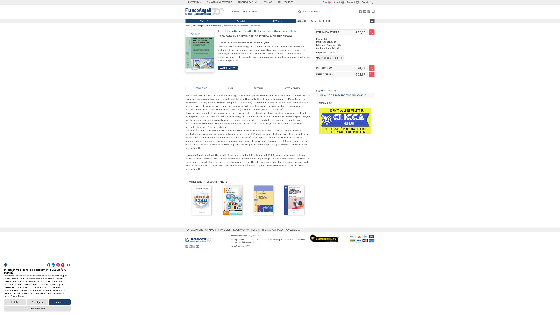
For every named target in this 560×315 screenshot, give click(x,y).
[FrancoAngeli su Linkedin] (364, 12)
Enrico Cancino (234, 31)
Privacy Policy (37, 308)
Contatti (246, 11)
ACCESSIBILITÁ (293, 230)
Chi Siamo (234, 11)
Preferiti (351, 2)
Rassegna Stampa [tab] (292, 88)
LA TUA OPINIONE (195, 230)
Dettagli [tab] (258, 88)
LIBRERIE (255, 230)
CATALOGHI (210, 230)
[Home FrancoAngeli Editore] (205, 11)
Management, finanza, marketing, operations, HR (343, 95)
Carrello (365, 2)
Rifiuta (15, 302)
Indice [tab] (230, 88)
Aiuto (254, 11)
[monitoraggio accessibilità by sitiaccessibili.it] (324, 236)
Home (188, 26)
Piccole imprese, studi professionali (207, 26)
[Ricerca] (372, 21)
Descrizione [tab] (201, 88)
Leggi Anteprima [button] (227, 68)
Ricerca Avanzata (311, 11)
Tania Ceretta (250, 31)
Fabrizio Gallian (265, 31)
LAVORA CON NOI (241, 230)
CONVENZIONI (224, 230)
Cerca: (300, 21)
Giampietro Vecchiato (285, 31)
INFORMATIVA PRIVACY (272, 230)
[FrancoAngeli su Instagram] (369, 12)
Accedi (337, 2)
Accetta (59, 302)
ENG (325, 2)
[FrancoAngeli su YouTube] (373, 12)
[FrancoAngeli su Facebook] (360, 12)
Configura (37, 302)
